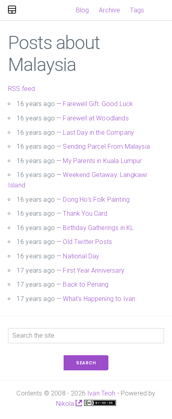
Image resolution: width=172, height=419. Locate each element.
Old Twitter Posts (87, 242)
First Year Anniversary (93, 270)
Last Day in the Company (98, 132)
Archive (109, 10)
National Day (81, 256)
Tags (137, 10)
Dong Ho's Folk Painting (96, 199)
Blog (82, 10)
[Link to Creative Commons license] (100, 403)
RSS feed (21, 88)
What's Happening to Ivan (99, 299)
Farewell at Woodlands (95, 118)
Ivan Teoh (101, 393)
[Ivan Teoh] (12, 10)
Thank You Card (85, 213)
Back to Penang (85, 284)
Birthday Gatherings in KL (98, 228)
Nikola (66, 403)
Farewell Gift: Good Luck (98, 104)
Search (86, 363)
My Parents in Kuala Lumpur (102, 161)
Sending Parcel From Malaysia (106, 146)
